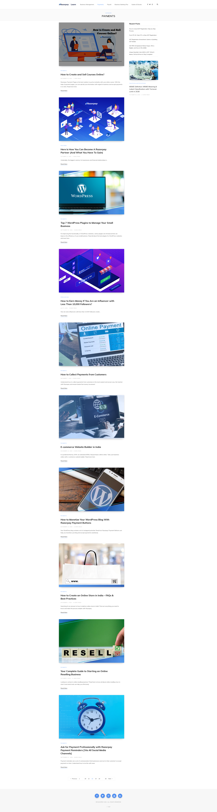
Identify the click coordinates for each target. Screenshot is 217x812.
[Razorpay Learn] (67, 4)
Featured (64, 145)
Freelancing (65, 297)
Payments (64, 70)
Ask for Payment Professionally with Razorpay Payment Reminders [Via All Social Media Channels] (86, 750)
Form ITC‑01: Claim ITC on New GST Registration (143, 35)
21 (89, 778)
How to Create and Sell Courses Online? (82, 74)
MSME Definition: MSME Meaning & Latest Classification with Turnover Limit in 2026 (143, 89)
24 (99, 778)
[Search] (156, 4)
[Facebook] (97, 796)
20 (85, 778)
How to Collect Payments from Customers (83, 374)
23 (96, 778)
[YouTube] (114, 796)
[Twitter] (103, 796)
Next (109, 778)
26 (105, 778)
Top (109, 806)
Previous (74, 778)
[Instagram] (108, 796)
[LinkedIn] (120, 796)
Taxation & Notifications (137, 83)
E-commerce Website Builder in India (81, 447)
